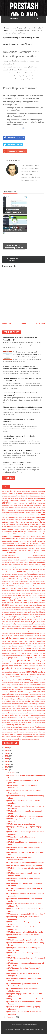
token (4, 720)
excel (38, 567)
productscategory (12, 674)
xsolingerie (9, 736)
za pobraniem (28, 736)
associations (39, 498)
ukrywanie (38, 722)
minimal (12, 633)
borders (15, 512)
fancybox (14, 574)
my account (12, 641)
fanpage (20, 574)
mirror (37, 633)
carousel (20, 515)
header (42, 593)
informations (19, 605)
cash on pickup (20, 519)
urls (23, 725)
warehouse (9, 732)
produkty (24, 674)
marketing (41, 626)
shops (34, 699)
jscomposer (30, 609)
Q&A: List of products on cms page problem (24, 816)
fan (3, 574)
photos (42, 653)
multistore (41, 639)
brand (28, 512)
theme (4, 718)
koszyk (22, 614)
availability (5, 505)
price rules (18, 666)
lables (37, 614)
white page (41, 732)
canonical (5, 515)
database (29, 546)
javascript (17, 610)
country (9, 541)
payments (5, 653)
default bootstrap (8, 548)
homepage (6, 598)
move (22, 639)
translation (6, 722)
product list (24, 669)
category (5, 522)
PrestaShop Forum (36, 1029)
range (4, 685)
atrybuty (5, 501)
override (30, 648)
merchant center (16, 631)
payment (6, 52)
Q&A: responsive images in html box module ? (25, 914)
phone (36, 653)
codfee (17, 529)
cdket (12, 522)
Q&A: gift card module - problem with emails (24, 940)
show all (15, 701)
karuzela (37, 609)
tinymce (38, 718)
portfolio (35, 658)
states (37, 708)
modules (16, 639)
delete (43, 548)
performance (27, 653)
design (30, 550)
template (29, 715)
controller (23, 538)
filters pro (20, 579)
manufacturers (27, 626)
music (4, 641)
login (33, 621)
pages (9, 650)
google (36, 588)
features (12, 576)
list (7, 621)
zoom (37, 739)
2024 (7, 750)
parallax (14, 650)
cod (43, 527)
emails (4, 567)
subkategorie (24, 713)
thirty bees (12, 718)
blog (43, 510)
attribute (31, 501)
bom (3, 512)
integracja (17, 607)
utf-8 (3, 727)
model (22, 635)
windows (26, 734)
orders (14, 648)
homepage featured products (21, 598)
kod (29, 612)
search (26, 694)
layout (38, 617)
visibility (15, 729)
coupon (16, 541)
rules (4, 694)
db (44, 545)
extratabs (13, 572)
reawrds (14, 684)
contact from (40, 536)
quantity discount (38, 680)
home (34, 595)
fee (17, 576)
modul (37, 635)
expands (5, 569)
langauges (5, 617)
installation (10, 607)
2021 (7, 756)
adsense (10, 496)
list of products (14, 621)
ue (33, 722)
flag (28, 579)
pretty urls (41, 663)
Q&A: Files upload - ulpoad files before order (24, 932)
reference (36, 685)
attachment (14, 500)
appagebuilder (19, 498)
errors (24, 567)
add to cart (12, 493)
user (32, 725)
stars (27, 708)
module (6, 638)
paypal (13, 653)
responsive (40, 689)
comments (40, 534)
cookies (42, 539)
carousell (26, 515)
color (28, 529)
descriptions (23, 550)
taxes (24, 715)
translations (15, 722)
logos (37, 51)
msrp (34, 638)
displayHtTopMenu (39, 555)
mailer (43, 624)
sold (30, 703)
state (32, 708)
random (42, 682)
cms (31, 527)
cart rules (11, 517)
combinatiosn (22, 534)
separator (16, 696)
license (16, 619)
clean (43, 524)
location (27, 621)
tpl (23, 720)
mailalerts (37, 624)
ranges (9, 684)
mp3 (27, 638)
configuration (17, 536)
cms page (37, 527)
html (12, 600)
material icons (11, 628)
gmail (30, 588)
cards (15, 515)
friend (27, 583)
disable (4, 553)
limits (43, 619)
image (36, 602)
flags (31, 579)
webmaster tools (31, 732)
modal (4, 636)
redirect (20, 685)
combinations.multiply (9, 534)
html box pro (37, 600)
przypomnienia (28, 677)
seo (11, 696)
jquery (24, 609)
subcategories (14, 713)
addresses (31, 493)
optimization (13, 646)
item (11, 609)
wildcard (13, 734)
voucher (23, 729)
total (19, 720)
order (27, 646)
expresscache (20, 569)
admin (37, 493)
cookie (36, 538)
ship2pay (13, 699)
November (11, 1017)
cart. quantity (20, 517)
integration (25, 607)
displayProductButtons (37, 560)
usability (28, 725)
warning (16, 732)
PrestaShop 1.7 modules (20, 1029)
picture (27, 655)
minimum (31, 633)
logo (38, 621)
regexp (4, 687)
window (19, 734)
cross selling (6, 543)
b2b (11, 505)
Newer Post (6, 323)
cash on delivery (38, 517)
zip (29, 739)
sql (10, 708)
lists (22, 621)
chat (3, 524)
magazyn (25, 624)
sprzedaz (5, 708)
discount (11, 553)
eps (16, 567)
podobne (17, 658)
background (28, 505)
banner (11, 508)
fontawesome (40, 579)
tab (3, 715)
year (14, 736)
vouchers (41, 730)
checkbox (9, 524)
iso (44, 607)
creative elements (38, 541)
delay (37, 548)
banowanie (24, 507)
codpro (23, 529)
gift (3, 588)
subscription (33, 713)
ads (5, 496)
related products (15, 689)
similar (27, 701)
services (27, 696)
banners (17, 507)
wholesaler (5, 734)
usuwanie (42, 725)
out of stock (22, 648)
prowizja (5, 677)
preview (5, 666)
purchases (13, 680)
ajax (23, 496)
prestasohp (27, 663)
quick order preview (22, 682)
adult (15, 496)
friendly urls (35, 583)
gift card (9, 588)
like (34, 619)
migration (5, 633)
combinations (19, 531)
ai (21, 496)
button (42, 512)
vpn (3, 732)
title (43, 718)
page (39, 648)
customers (20, 546)
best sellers (41, 507)
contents (15, 538)
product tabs (11, 672)
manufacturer (17, 626)
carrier (32, 515)
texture (42, 715)
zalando (4, 739)
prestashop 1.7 (39, 661)
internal (31, 607)
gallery (18, 586)
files (39, 576)
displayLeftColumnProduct (10, 557)
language (12, 617)
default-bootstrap (21, 548)
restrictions (5, 692)
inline (26, 605)
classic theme (35, 524)
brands (33, 512)
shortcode (41, 699)
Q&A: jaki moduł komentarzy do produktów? (24, 999)
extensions (28, 569)
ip (41, 607)
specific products (30, 706)
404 (14, 491)
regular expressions (25, 687)
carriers (38, 515)
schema (17, 694)
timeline (31, 718)
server (22, 696)
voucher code (32, 729)
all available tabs (35, 496)
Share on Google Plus (16, 151)
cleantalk (13, 526)
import (5, 605)
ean (22, 564)
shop (28, 699)
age (18, 496)
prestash (13, 661)
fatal (25, 574)
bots (20, 512)
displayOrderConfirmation (36, 557)
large (25, 617)
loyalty (13, 624)
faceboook (41, 572)
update (9, 725)
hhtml (15, 595)
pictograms (20, 655)
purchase (6, 680)
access (19, 491)
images (42, 602)
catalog (30, 520)
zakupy (42, 736)
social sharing (23, 703)
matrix (18, 628)
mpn (30, 638)
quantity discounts (8, 682)
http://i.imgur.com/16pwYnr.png (12, 602)
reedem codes (28, 684)
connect (26, 536)
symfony (42, 713)
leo (42, 617)
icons (25, 602)
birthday (10, 510)
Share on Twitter (15, 144)
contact (33, 536)
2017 (7, 767)
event (30, 567)
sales (12, 694)
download (32, 562)
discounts (32, 553)
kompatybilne (15, 614)
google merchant (17, 590)
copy (4, 541)
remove (32, 689)
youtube (19, 736)
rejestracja (41, 687)
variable (13, 727)
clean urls (6, 527)
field (25, 576)
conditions (6, 536)
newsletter (41, 641)
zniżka (32, 739)
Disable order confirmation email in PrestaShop (22, 407)
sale (8, 694)
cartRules (28, 517)
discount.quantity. (22, 553)
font (34, 579)
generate (25, 586)
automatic (41, 503)
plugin (10, 658)
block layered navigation (27, 510)
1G (8, 491)
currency (30, 543)
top (8, 720)
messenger (36, 631)
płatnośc (5, 658)
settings (33, 696)
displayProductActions (21, 560)
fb (28, 574)
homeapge (41, 595)
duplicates (16, 564)
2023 (7, 753)
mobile (42, 633)
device (43, 550)
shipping (21, 699)
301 (11, 491)
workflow (32, 734)
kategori (13, 612)
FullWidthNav (11, 586)
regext (9, 687)
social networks (13, 703)
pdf (19, 653)
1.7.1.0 (4, 491)
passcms (20, 650)
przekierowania (15, 677)
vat (31, 727)
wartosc (22, 732)
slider (37, 701)
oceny (15, 643)
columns (41, 529)
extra (35, 569)
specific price (20, 706)
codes (10, 529)
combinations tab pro (36, 531)
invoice (37, 607)
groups (22, 593)
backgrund (37, 505)
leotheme (10, 619)
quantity (26, 52)
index (12, 605)
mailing (4, 626)
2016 (7, 770)
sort (33, 703)
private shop (37, 665)
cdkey (17, 522)
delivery (5, 550)
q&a (20, 52)
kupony (32, 614)
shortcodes (6, 701)
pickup (13, 655)
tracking (28, 720)
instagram (41, 605)
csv (16, 543)
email (42, 565)
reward (20, 692)
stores (15, 710)
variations (26, 727)
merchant (5, 631)
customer (11, 546)
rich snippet (28, 692)
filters (15, 579)
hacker (36, 593)
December (11, 772)
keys (25, 612)
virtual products (7, 729)
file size (34, 576)
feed (21, 576)
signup (21, 701)
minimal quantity (21, 633)
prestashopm (18, 663)
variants (19, 727)
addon (19, 493)
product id (16, 669)
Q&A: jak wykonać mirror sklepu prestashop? (25, 862)
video (43, 727)
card (10, 515)
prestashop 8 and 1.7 (30, 1025)
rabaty (36, 682)
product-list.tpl (21, 672)
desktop (36, 550)
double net (14, 562)
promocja (33, 674)
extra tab (41, 569)
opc (39, 643)
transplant (24, 722)
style (8, 713)
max (23, 628)
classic (27, 524)
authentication (31, 503)
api (9, 498)
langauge (42, 614)
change (42, 522)
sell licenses (33, 694)
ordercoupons (6, 648)
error (19, 567)
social (4, 703)
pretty (33, 663)
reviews (13, 692)
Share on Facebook (16, 138)
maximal (28, 628)
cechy (27, 522)
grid (43, 590)
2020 (7, 759)
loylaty (19, 624)
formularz (25, 581)
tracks (34, 720)
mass (4, 628)
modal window (13, 635)
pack (36, 648)
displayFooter (40, 553)
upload (15, 725)
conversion (30, 538)
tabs (12, 715)
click (24, 526)
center (32, 522)
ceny (36, 522)
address (25, 493)
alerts (27, 496)
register (15, 687)
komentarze (6, 614)
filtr (25, 579)
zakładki (37, 736)
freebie (22, 583)
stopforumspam (7, 710)
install (4, 607)
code (4, 529)
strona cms (22, 710)
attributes (6, 503)
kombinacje (40, 612)
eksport (37, 564)
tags (16, 715)
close (27, 526)
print (31, 665)
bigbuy (4, 510)
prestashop (24, 660)
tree (29, 722)
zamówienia (19, 739)
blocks (38, 510)
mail (31, 624)
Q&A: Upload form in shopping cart (20, 824)
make (9, 626)
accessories (26, 491)
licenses (22, 619)
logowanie (6, 624)
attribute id (40, 500)
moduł (42, 636)
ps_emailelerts (40, 677)
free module (37, 581)
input (30, 605)
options (21, 646)
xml (3, 736)
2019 (7, 761)
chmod (22, 524)
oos (36, 643)
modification (29, 635)
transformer (41, 720)
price (11, 666)
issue (4, 609)
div (8, 562)
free (30, 581)
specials (11, 706)
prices (26, 666)
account (41, 491)
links (3, 621)
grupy (28, 593)
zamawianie (11, 739)
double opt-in (23, 562)
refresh (42, 684)
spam (37, 703)
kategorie (20, 612)
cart (43, 515)
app (12, 498)
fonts (4, 581)
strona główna (31, 710)
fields (28, 576)
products (31, 671)
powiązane (5, 661)
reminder (26, 689)
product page (34, 669)
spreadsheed (41, 706)
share (39, 696)
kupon (27, 614)
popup (29, 658)
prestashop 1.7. (7, 663)
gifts (25, 588)
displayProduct (7, 560)
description (13, 550)
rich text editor (39, 692)
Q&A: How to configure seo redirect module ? (25, 865)
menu (42, 628)
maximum (36, 628)
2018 (7, 764)
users (36, 725)
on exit (31, 643)
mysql (21, 641)
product (14, 52)
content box (6, 539)
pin (39, 655)
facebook (21, 572)
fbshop (42, 574)
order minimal (39, 646)
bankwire (5, 507)
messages (27, 631)
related (5, 689)
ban (43, 505)
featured (5, 576)
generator (31, 586)
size (33, 701)
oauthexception (7, 643)
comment (32, 534)
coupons (23, 541)
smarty (42, 701)
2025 (7, 747)
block (16, 510)
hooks (4, 600)
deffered (31, 548)
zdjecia (25, 739)
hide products (26, 595)
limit (38, 619)
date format (38, 545)
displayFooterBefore (8, 555)
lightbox (29, 619)
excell (43, 567)
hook (42, 597)
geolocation (40, 586)
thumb (18, 718)
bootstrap (9, 512)
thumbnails (24, 718)
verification (36, 727)
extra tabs (5, 572)
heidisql (4, 595)
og (18, 643)
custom (36, 543)
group (4, 593)
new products (30, 641)
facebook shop (32, 572)
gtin (32, 593)
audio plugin (19, 503)
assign (30, 498)
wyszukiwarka (40, 734)
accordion (34, 491)
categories (40, 519)
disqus (4, 562)
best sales (32, 507)
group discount (12, 593)
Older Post (40, 323)
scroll (22, 694)
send (39, 694)
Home (23, 323)
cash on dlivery (7, 519)
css (12, 543)
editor (31, 565)
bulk (37, 512)
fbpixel (37, 574)
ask (26, 498)
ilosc (31, 602)
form (20, 581)
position (42, 658)
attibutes (23, 500)
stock (42, 708)
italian (8, 609)
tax (20, 715)
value (8, 727)
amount (4, 498)
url (20, 725)
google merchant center (33, 590)
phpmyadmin (6, 655)
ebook (26, 564)
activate (4, 493)
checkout (15, 524)
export (12, 569)
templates (36, 715)
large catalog (31, 617)
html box (22, 600)
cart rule (4, 517)
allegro (42, 496)
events (34, 567)
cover (29, 541)
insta (34, 605)
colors (34, 529)
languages (20, 617)
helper (10, 595)
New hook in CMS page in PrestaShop (18, 450)
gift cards (18, 588)
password (27, 650)
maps (35, 626)
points (23, 658)
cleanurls (19, 526)
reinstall (35, 687)
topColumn (13, 720)
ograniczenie (24, 643)
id (28, 602)
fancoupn (8, 574)
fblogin (32, 574)
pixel (43, 655)
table (7, 715)
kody (33, 612)
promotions (41, 674)
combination (7, 531)
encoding (11, 567)
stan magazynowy (19, 708)
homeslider (35, 598)
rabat (32, 682)
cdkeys (22, 522)
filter (11, 579)
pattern (34, 650)
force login (14, 581)
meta (43, 631)
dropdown (41, 562)
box (23, 512)
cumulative (22, 543)
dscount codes (7, 564)
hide (19, 595)
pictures (33, 655)
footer (8, 581)
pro (44, 665)
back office (18, 505)
